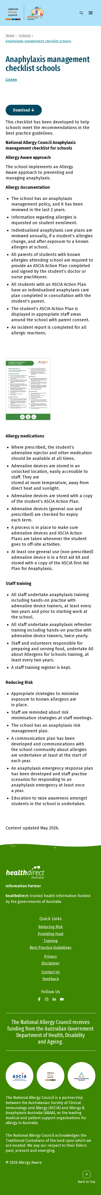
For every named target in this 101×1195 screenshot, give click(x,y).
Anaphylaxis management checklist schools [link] (38, 41)
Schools (25, 36)
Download (21, 110)
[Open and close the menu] (90, 12)
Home (10, 36)
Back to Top (86, 1182)
